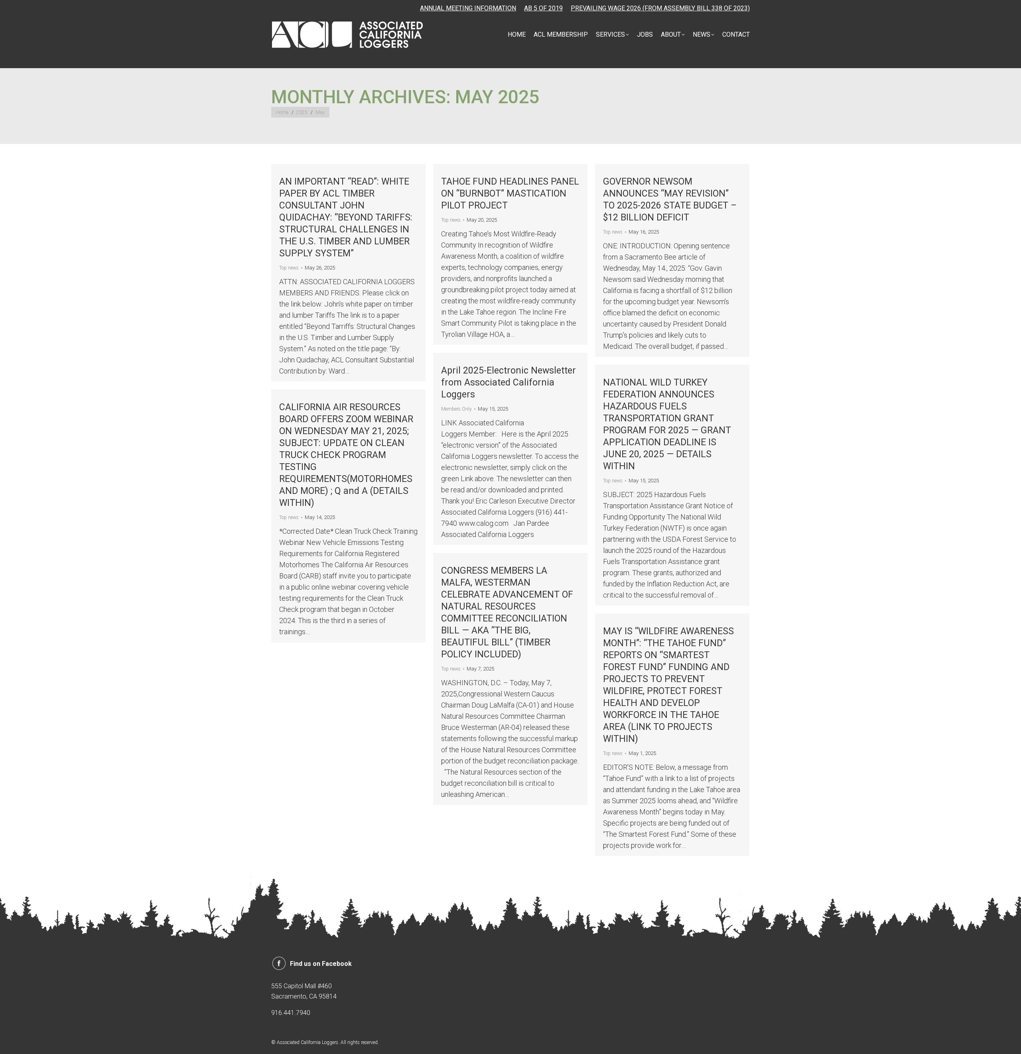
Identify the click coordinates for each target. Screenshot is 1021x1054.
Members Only (456, 409)
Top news (289, 268)
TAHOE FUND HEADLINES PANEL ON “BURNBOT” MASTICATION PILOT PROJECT (510, 193)
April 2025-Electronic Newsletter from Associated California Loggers (508, 382)
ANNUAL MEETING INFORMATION (468, 8)
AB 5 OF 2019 (543, 8)
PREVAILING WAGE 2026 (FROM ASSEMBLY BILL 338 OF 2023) (660, 8)
